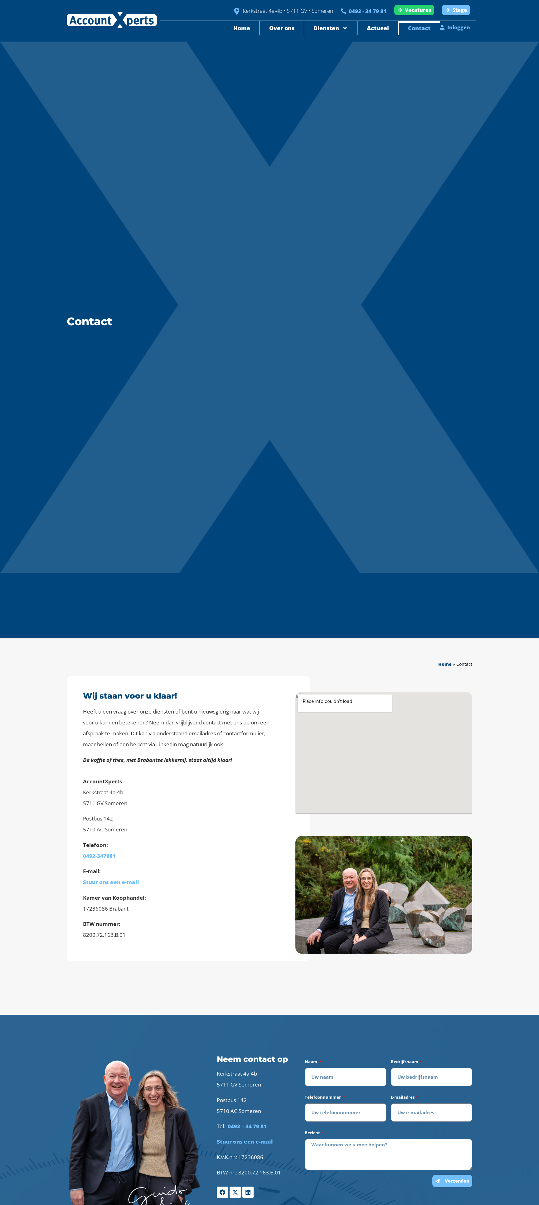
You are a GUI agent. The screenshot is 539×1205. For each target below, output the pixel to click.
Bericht (313, 1132)
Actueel (378, 28)
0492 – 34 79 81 (247, 1126)
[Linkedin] (248, 1192)
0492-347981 (99, 855)
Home (241, 28)
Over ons (281, 28)
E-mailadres (403, 1097)
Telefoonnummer (323, 1097)
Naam (311, 1061)
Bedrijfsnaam (405, 1061)
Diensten (326, 28)
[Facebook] (222, 1192)
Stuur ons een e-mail (111, 882)
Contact (419, 28)
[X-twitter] (235, 1192)
